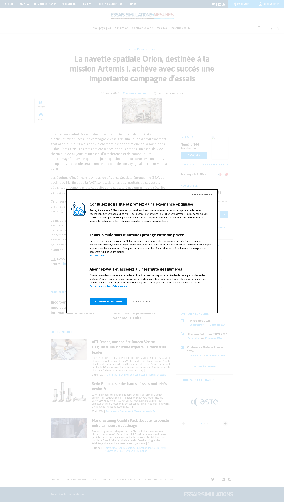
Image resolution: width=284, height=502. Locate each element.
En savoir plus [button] (97, 255)
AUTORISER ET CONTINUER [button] (108, 301)
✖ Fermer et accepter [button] (202, 194)
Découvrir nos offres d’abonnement (109, 286)
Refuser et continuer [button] (141, 302)
